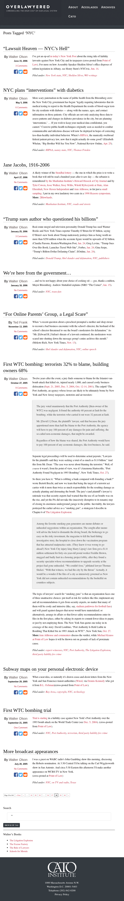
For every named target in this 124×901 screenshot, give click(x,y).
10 (31, 795)
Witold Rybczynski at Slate (88, 185)
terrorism (72, 732)
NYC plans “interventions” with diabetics (43, 90)
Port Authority (77, 650)
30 (40, 795)
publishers (104, 258)
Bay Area (50, 691)
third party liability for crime (47, 654)
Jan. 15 (106, 284)
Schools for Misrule (19, 851)
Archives (108, 7)
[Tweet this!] (21, 73)
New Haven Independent (56, 189)
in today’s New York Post (63, 56)
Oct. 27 (104, 472)
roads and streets (81, 204)
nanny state (60, 149)
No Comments (20, 182)
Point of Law (81, 685)
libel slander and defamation (76, 258)
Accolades (89, 7)
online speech (89, 349)
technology (79, 691)
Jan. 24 (81, 243)
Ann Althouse (81, 189)
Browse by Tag (11, 825)
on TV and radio (60, 782)
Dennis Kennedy (96, 680)
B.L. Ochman (47, 685)
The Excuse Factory (19, 844)
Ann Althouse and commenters (55, 635)
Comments (21, 66)
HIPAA (84, 135)
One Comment (20, 727)
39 (60, 795)
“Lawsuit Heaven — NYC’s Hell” (36, 48)
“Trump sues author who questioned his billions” (50, 219)
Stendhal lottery (64, 172)
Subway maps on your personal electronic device (50, 669)
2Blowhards (46, 197)
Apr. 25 (107, 143)
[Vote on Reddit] (25, 73)
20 (35, 795)
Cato (72, 16)
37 (52, 795)
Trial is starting (39, 718)
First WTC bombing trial (27, 710)
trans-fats (56, 291)
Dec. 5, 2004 (67, 386)
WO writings (90, 75)
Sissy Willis (67, 185)
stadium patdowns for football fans (93, 606)
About (73, 7)
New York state (53, 75)
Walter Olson (18, 56)
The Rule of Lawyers (19, 847)
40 (65, 795)
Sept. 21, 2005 (52, 386)
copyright (61, 691)
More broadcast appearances (30, 751)
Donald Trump (53, 258)
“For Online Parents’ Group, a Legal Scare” (45, 314)
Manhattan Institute (56, 204)
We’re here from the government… (37, 273)
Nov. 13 (71, 342)
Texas (73, 782)
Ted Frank (20, 322)
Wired (79, 680)
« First (18, 795)
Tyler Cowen (39, 185)
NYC (64, 75)
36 (48, 795)
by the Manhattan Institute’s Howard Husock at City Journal (76, 180)
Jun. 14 (94, 68)
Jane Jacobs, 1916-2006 (26, 164)
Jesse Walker (53, 185)
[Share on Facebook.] (16, 73)
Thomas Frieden (81, 149)
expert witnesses (54, 650)
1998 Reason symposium (97, 193)
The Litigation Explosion (58, 512)
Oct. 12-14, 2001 (84, 386)
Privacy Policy (62, 894)
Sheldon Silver (75, 75)
